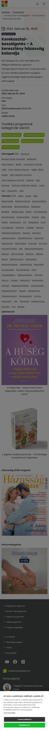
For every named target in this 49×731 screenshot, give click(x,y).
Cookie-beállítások (24, 719)
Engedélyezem (24, 725)
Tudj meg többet (9, 713)
